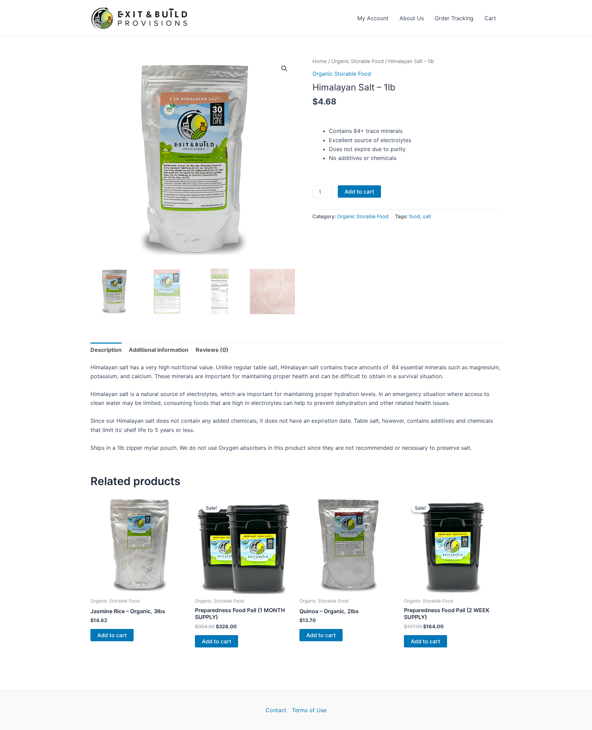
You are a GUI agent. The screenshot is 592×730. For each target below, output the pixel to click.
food (414, 216)
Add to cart (359, 191)
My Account (372, 18)
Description (106, 349)
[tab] (106, 350)
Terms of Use (309, 710)
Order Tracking (454, 18)
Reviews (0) (212, 349)
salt (427, 216)
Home (319, 61)
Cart (490, 18)
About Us (411, 18)
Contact (276, 710)
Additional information (158, 349)
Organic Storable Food (357, 61)
